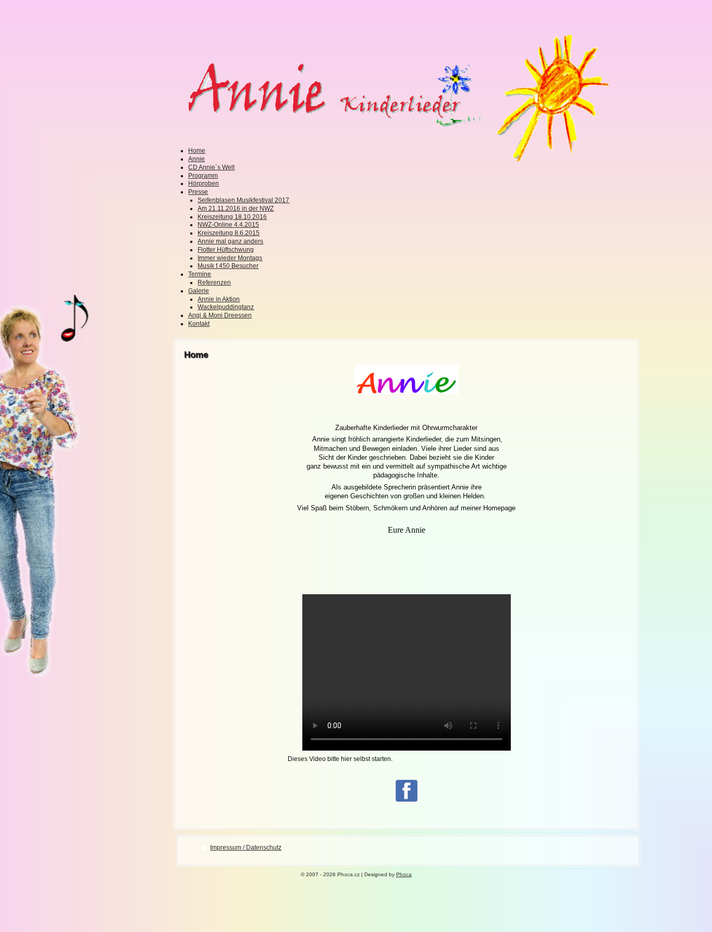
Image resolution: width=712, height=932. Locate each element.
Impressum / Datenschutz (245, 847)
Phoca (404, 874)
